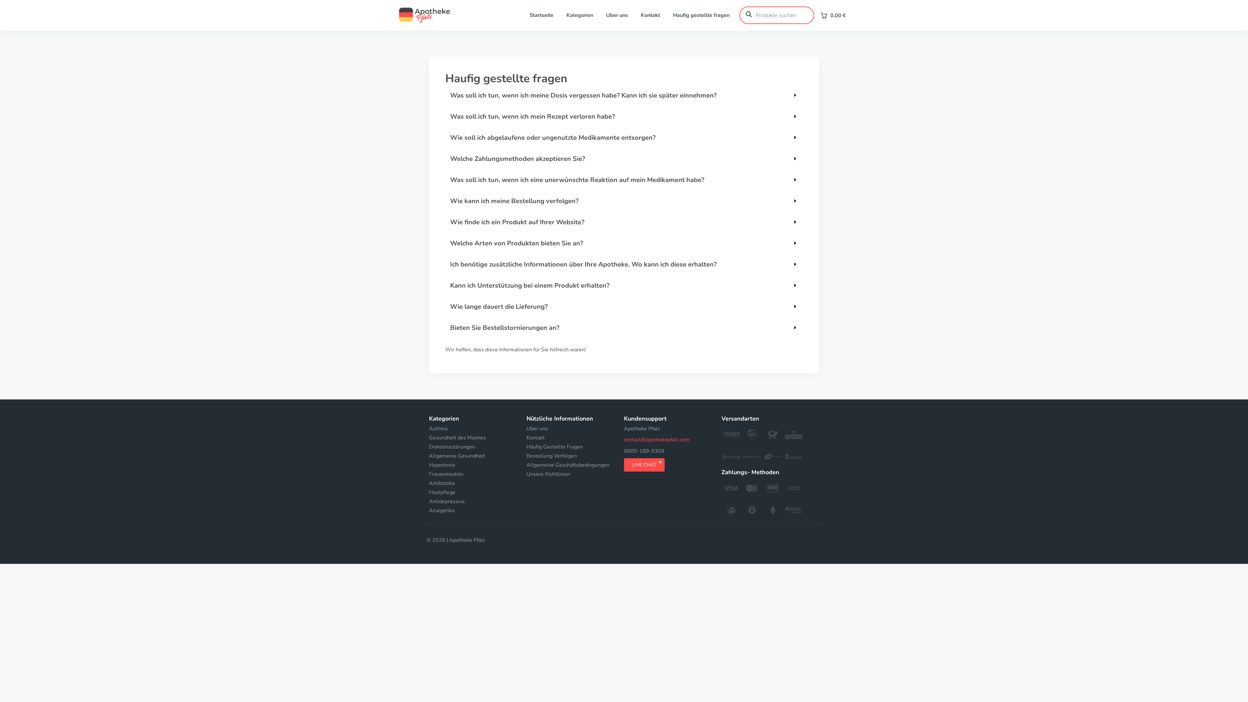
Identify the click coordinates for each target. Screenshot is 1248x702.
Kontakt (650, 15)
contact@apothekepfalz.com (657, 439)
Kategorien (579, 15)
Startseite (541, 15)
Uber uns (617, 15)
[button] (624, 95)
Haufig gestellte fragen (701, 15)
